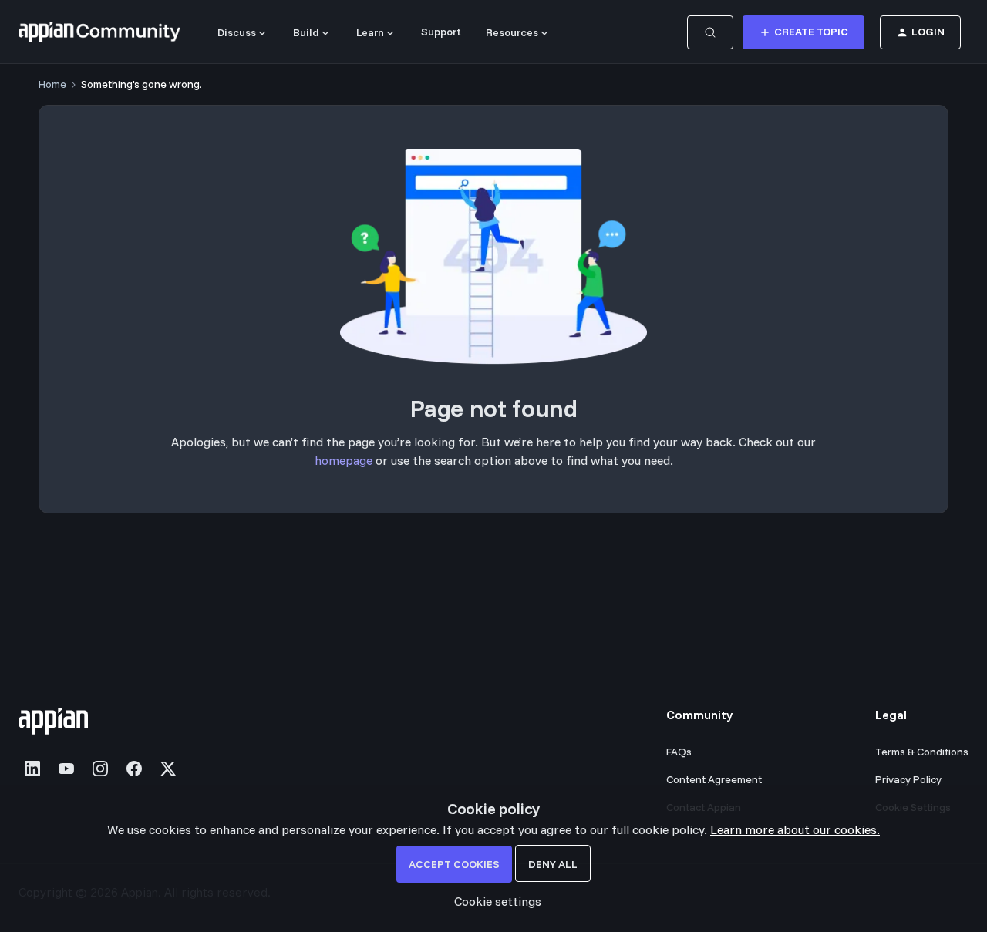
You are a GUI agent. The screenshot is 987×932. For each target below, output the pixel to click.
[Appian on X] (168, 768)
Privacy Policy (908, 779)
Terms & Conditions (921, 752)
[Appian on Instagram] (100, 768)
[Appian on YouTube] (66, 768)
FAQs (679, 752)
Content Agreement (714, 779)
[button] (803, 32)
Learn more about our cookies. (795, 829)
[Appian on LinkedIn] (32, 768)
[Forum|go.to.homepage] (99, 32)
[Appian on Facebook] (134, 768)
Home (52, 84)
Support (441, 32)
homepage (343, 460)
